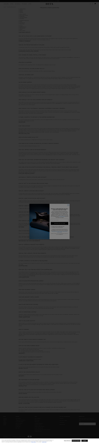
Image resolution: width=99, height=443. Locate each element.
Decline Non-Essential (76, 440)
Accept (84, 440)
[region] (49, 440)
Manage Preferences (67, 440)
